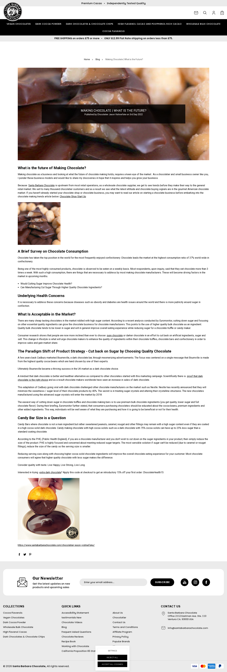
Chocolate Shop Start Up (73, 196)
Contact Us (119, 622)
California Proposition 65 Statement (82, 651)
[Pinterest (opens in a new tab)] (30, 554)
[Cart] (221, 13)
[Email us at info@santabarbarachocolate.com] (196, 13)
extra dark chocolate (50, 472)
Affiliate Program (122, 631)
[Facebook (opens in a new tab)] (19, 554)
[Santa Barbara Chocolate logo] (12, 12)
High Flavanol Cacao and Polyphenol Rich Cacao (150, 23)
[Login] (213, 13)
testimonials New (71, 617)
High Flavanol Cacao (15, 631)
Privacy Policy (120, 636)
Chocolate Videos (72, 622)
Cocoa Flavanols (113, 31)
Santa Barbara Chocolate (41, 185)
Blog (64, 627)
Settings (112, 650)
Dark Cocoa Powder (48, 23)
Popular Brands (121, 641)
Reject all (112, 657)
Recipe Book (69, 641)
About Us (118, 612)
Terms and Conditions (125, 627)
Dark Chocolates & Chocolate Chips (89, 23)
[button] (205, 13)
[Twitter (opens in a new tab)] (24, 554)
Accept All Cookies (112, 664)
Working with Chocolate (75, 646)
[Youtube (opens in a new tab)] (184, 582)
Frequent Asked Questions (76, 631)
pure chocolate (115, 335)
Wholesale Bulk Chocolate (203, 23)
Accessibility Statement (75, 612)
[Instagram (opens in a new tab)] (195, 582)
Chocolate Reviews (73, 636)
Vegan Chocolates (19, 23)
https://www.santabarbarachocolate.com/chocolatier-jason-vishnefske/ (56, 545)
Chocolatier (119, 617)
